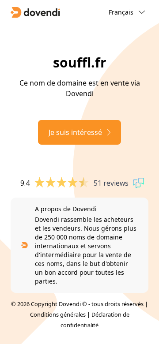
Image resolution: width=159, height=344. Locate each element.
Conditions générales (58, 314)
